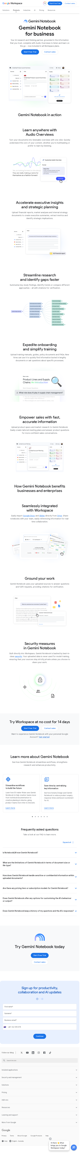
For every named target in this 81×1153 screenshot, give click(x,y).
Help (47, 1136)
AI (34, 10)
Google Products (36, 1136)
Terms (12, 1136)
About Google (22, 1136)
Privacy (4, 1136)
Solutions (6, 10)
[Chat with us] (74, 1147)
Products (16, 10)
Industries (26, 10)
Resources (51, 10)
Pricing (41, 10)
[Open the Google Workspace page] (13, 3)
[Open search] (45, 3)
